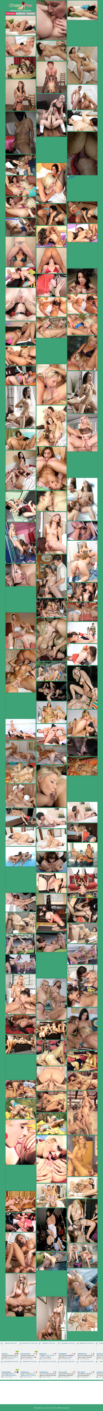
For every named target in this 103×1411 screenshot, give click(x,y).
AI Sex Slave (10, 13)
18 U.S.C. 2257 (51, 1408)
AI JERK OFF (20, 13)
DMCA (59, 1408)
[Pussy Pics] (20, 5)
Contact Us (65, 1408)
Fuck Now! (31, 13)
